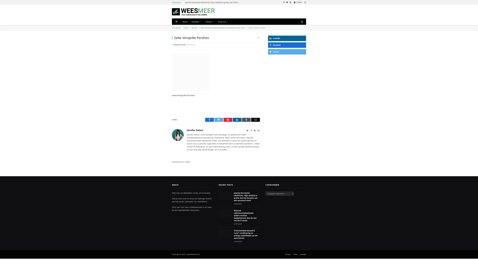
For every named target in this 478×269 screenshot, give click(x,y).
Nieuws (208, 21)
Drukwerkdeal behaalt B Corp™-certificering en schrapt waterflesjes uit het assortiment (246, 234)
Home (184, 21)
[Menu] (177, 21)
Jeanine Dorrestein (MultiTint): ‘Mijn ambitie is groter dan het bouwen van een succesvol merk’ (213, 2)
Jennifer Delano (180, 45)
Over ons (222, 21)
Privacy (287, 254)
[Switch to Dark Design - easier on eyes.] (305, 2)
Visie (295, 254)
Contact (303, 254)
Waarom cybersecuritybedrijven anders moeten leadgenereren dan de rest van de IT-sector (245, 215)
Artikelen (195, 21)
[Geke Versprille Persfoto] (190, 71)
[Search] (302, 21)
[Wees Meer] (193, 11)
